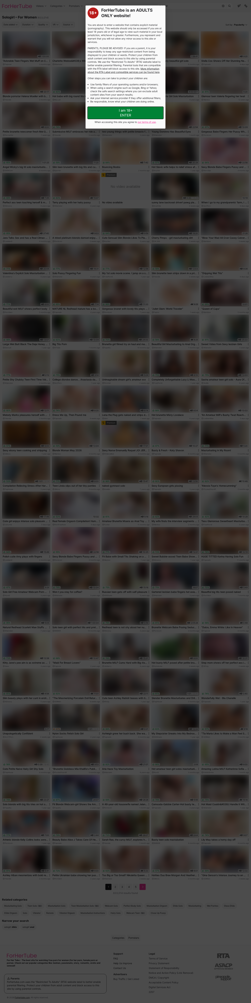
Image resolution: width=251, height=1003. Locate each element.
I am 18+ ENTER (125, 112)
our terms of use (147, 122)
